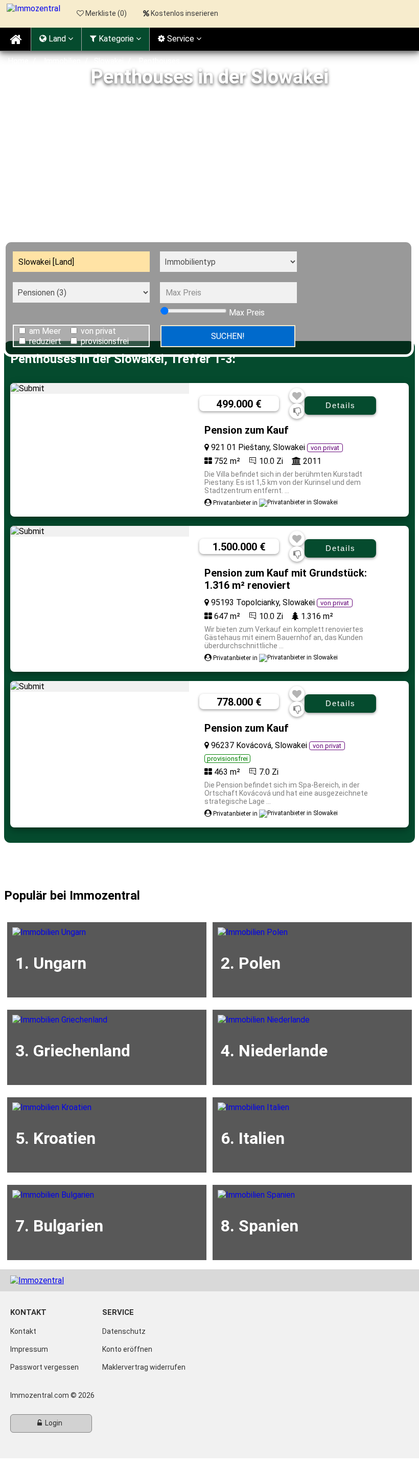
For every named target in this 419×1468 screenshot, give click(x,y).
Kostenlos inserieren (184, 13)
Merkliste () (105, 13)
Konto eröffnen (127, 1349)
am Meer (45, 331)
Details (340, 405)
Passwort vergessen (44, 1367)
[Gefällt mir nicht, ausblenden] (297, 411)
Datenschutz (124, 1331)
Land (57, 39)
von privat (98, 331)
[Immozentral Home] (15, 39)
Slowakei (109, 61)
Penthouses (159, 61)
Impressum (29, 1349)
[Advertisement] (209, 161)
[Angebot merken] (296, 396)
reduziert (45, 341)
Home (18, 61)
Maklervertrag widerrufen (143, 1367)
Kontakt (23, 1331)
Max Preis (247, 312)
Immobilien (62, 61)
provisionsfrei (105, 341)
